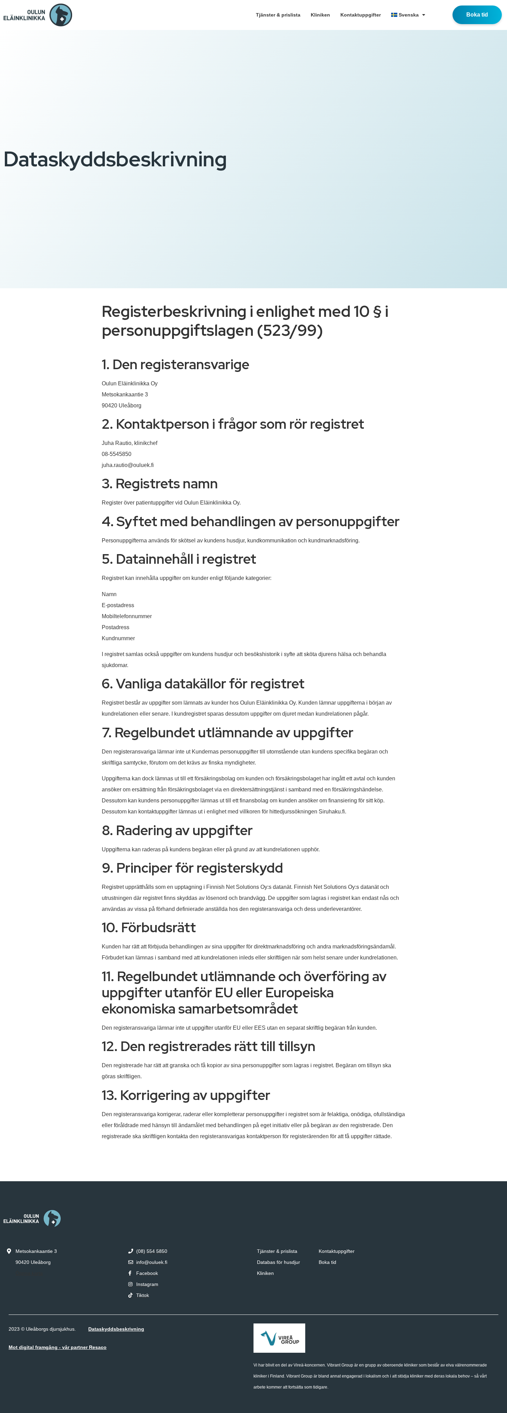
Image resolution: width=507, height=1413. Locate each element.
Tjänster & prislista (278, 15)
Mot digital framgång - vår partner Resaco (58, 1347)
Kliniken (320, 15)
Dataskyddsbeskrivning (116, 1329)
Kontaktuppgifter (360, 15)
